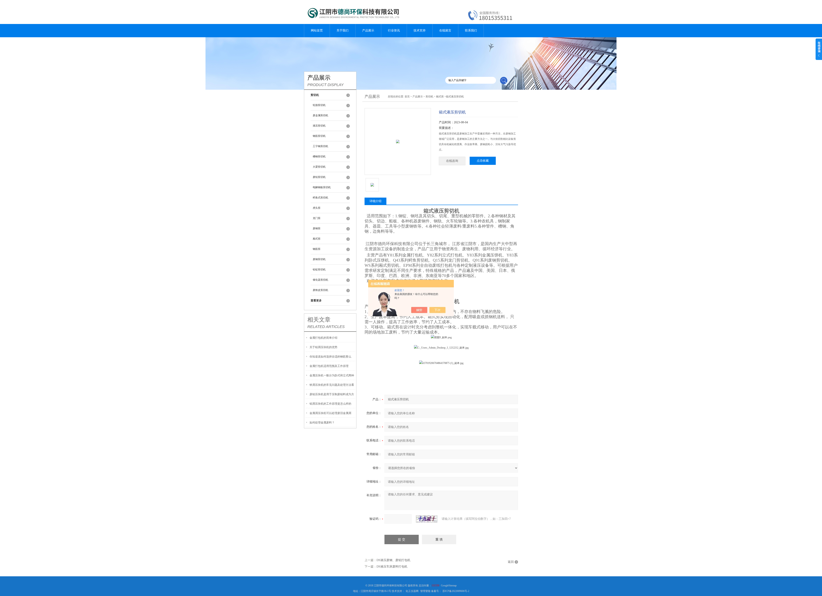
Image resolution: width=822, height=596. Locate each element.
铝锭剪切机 (319, 269)
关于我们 (342, 30)
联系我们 (471, 30)
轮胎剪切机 (319, 105)
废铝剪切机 (319, 177)
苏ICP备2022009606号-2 (455, 591)
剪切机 (429, 96)
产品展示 (368, 30)
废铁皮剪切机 (320, 290)
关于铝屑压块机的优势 (323, 347)
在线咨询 (452, 160)
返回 (511, 561)
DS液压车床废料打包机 (392, 566)
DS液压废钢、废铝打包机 (393, 560)
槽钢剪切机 (319, 156)
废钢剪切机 (319, 259)
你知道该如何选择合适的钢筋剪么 (330, 356)
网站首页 (317, 30)
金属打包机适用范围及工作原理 (329, 366)
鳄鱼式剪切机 (320, 197)
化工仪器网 (412, 591)
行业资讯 (394, 30)
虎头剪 (316, 207)
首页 (407, 96)
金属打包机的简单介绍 (323, 337)
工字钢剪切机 (320, 146)
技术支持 (420, 30)
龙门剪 (316, 218)
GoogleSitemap (449, 585)
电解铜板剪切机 (322, 187)
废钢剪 (316, 228)
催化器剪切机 (320, 279)
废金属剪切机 (320, 115)
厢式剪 (316, 238)
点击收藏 (483, 160)
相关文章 (319, 319)
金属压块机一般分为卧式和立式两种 (332, 375)
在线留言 (445, 30)
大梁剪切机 (319, 166)
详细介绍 (375, 201)
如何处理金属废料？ (322, 422)
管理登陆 (425, 591)
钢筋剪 (316, 248)
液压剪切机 (319, 125)
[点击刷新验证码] (426, 519)
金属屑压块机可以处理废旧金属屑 (330, 413)
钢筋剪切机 (319, 135)
